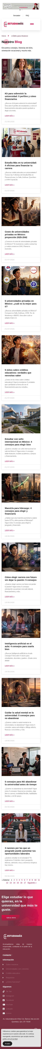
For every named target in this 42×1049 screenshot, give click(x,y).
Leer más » (9, 116)
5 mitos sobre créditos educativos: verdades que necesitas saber (18, 373)
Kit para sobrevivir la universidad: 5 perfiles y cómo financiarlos (20, 96)
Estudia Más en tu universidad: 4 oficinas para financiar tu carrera (21, 165)
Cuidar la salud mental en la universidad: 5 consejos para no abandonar (20, 715)
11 (39, 880)
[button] (5, 6)
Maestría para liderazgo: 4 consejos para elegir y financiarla (18, 511)
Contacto (7, 955)
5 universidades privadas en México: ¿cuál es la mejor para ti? (20, 304)
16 (21, 883)
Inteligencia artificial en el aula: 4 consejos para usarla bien (19, 646)
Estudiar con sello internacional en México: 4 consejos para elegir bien (18, 442)
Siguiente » (31, 883)
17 (25, 883)
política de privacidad (10, 1039)
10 (35, 880)
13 (11, 883)
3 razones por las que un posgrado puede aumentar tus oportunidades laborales (20, 851)
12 (7, 883)
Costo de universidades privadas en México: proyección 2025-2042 (17, 235)
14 (14, 883)
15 (18, 883)
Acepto (7, 1043)
